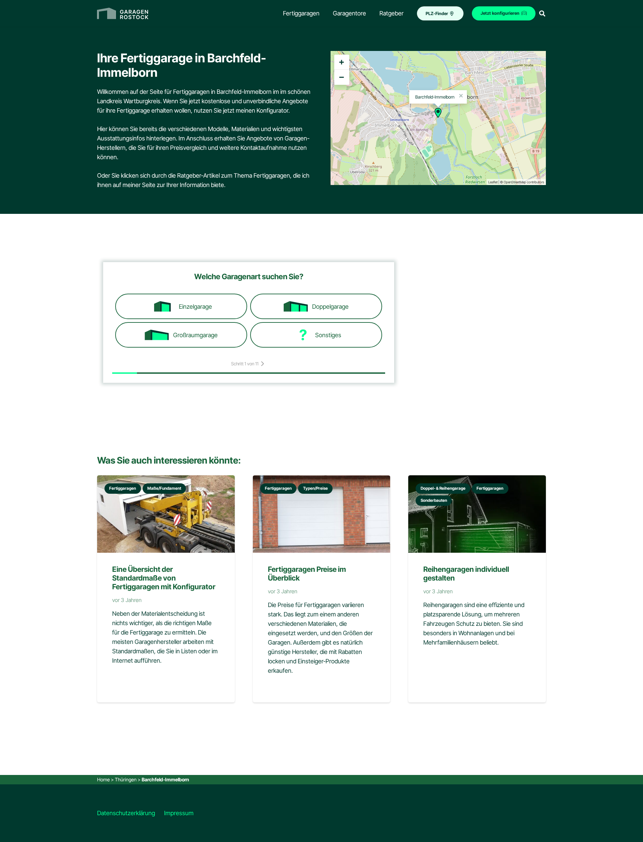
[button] (542, 13)
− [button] (341, 77)
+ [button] (341, 62)
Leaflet (493, 182)
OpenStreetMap (515, 182)
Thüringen (126, 779)
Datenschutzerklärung (126, 813)
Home (103, 779)
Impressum (179, 813)
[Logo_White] (122, 13)
